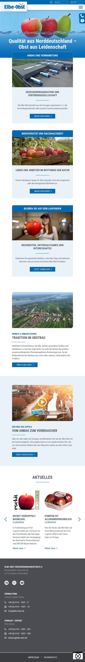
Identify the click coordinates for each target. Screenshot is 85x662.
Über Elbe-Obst (24, 364)
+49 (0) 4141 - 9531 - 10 (19, 606)
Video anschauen (24, 454)
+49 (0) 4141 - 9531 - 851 (19, 629)
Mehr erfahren (42, 116)
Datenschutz (50, 657)
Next (76, 518)
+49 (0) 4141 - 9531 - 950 (19, 633)
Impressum (33, 657)
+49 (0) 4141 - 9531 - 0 (18, 602)
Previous (9, 518)
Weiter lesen (18, 548)
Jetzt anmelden (42, 269)
